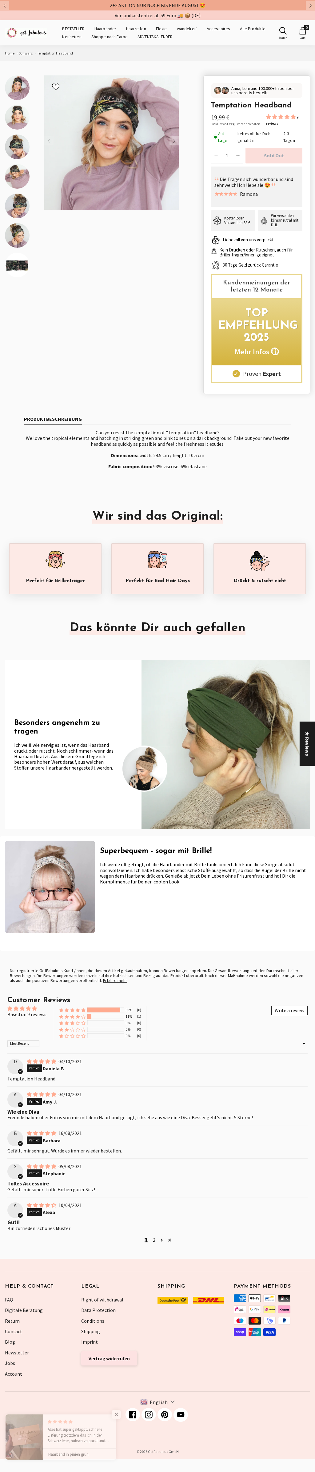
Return (12, 1321)
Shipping (90, 1331)
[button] (281, 117)
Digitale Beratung (24, 1310)
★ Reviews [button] (307, 743)
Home (9, 53)
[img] (42, 1061)
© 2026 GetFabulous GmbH (158, 1451)
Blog (10, 1342)
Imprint (89, 1342)
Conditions (92, 1321)
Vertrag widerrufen (109, 1358)
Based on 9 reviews (26, 1014)
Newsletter (17, 1352)
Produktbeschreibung (53, 419)
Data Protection (98, 1310)
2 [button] (154, 1240)
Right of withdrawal (102, 1300)
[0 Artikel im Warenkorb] (302, 30)
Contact (13, 1331)
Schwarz (26, 53)
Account (13, 1374)
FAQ (9, 1300)
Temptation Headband (55, 53)
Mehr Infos (256, 351)
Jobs (10, 1363)
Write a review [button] (289, 1010)
